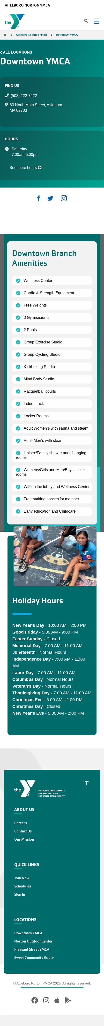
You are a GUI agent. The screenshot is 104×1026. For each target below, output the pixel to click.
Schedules (22, 886)
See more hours (23, 168)
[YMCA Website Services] (16, 22)
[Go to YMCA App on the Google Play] (68, 1000)
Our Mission (24, 839)
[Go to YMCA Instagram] (46, 1000)
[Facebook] (38, 198)
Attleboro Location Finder (31, 34)
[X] (50, 198)
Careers (20, 823)
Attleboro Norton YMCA (27, 5)
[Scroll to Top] (86, 783)
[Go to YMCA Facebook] (35, 1000)
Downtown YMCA (28, 933)
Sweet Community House (34, 957)
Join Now (21, 878)
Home (4, 34)
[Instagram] (64, 198)
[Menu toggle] (96, 21)
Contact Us (23, 831)
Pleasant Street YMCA (31, 949)
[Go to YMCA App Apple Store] (57, 1000)
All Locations (17, 52)
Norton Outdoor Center (33, 941)
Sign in (19, 894)
